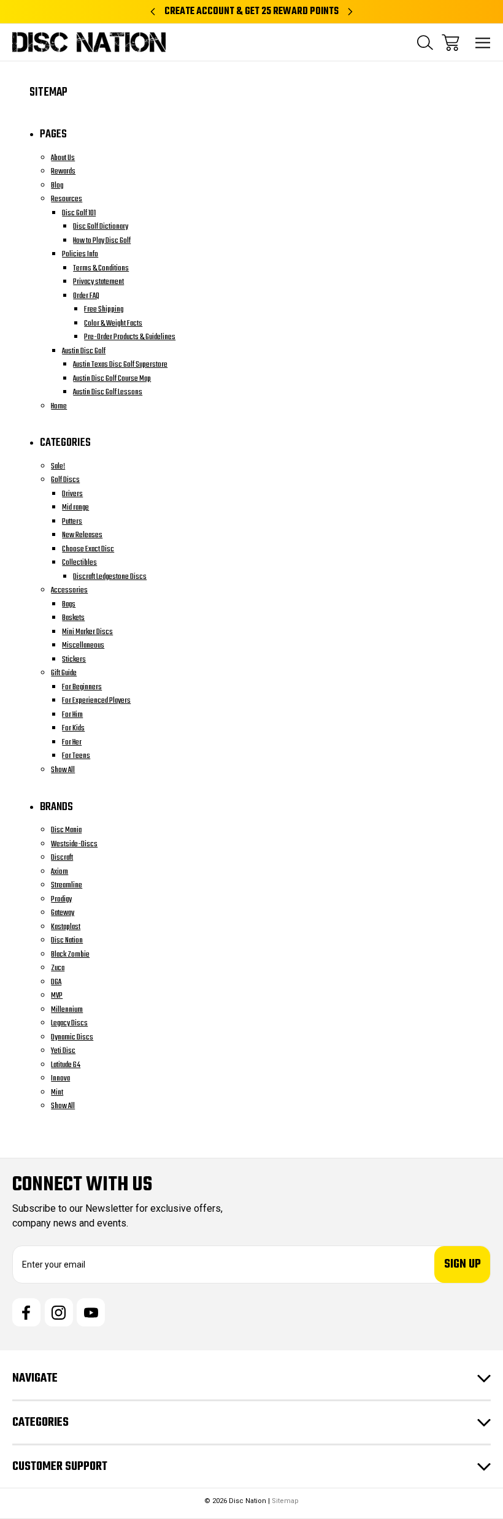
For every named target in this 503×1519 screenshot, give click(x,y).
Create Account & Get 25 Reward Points (251, 11)
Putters (72, 521)
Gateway (62, 912)
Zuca (57, 968)
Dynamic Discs (72, 1037)
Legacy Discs (69, 1023)
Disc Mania (66, 830)
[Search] (425, 42)
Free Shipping (103, 309)
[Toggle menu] (483, 42)
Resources (66, 199)
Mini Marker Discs (87, 632)
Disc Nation (67, 940)
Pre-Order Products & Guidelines (129, 337)
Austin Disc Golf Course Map (112, 378)
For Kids (73, 728)
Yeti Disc (63, 1050)
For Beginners (82, 687)
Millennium (67, 1009)
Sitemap (285, 1501)
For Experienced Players (96, 700)
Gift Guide (64, 673)
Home (59, 406)
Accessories (69, 590)
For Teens (76, 755)
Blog (57, 185)
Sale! (58, 466)
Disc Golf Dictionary (100, 226)
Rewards (63, 171)
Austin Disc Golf (84, 351)
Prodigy (61, 899)
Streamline (66, 885)
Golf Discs (65, 479)
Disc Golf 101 (79, 213)
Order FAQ (86, 295)
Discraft (62, 857)
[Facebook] (26, 1312)
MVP (57, 995)
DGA (56, 982)
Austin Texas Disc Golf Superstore (120, 364)
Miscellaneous (83, 645)
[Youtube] (91, 1312)
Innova (60, 1078)
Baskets (73, 617)
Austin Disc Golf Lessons (107, 392)
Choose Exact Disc (88, 549)
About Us (63, 157)
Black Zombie (70, 954)
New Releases (82, 535)
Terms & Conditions (101, 268)
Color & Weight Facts (113, 323)
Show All (63, 769)
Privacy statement (98, 281)
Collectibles (79, 562)
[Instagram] (59, 1312)
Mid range (75, 507)
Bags (68, 604)
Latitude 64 (65, 1064)
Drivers (72, 494)
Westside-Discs (74, 844)
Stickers (74, 659)
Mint (57, 1092)
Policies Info (80, 254)
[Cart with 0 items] (450, 42)
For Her (72, 742)
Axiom (59, 871)
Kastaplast (65, 926)
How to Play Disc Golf (102, 240)
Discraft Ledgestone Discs (110, 576)
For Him (72, 714)
